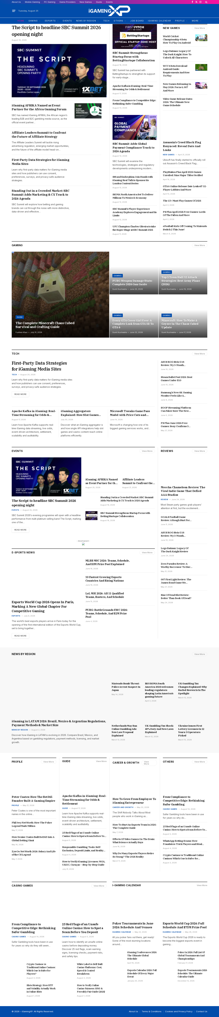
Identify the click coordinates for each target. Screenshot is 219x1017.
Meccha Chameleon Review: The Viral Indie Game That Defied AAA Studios (183, 491)
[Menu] (13, 11)
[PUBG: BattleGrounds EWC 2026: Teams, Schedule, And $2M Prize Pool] (145, 613)
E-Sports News (23, 552)
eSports (16, 616)
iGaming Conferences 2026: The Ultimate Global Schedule (142, 955)
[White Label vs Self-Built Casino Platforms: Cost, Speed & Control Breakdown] (68, 966)
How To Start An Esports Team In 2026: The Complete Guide (134, 826)
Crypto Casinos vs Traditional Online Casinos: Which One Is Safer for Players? (183, 857)
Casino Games (170, 809)
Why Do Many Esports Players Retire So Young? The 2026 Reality (133, 855)
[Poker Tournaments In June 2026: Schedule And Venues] (134, 906)
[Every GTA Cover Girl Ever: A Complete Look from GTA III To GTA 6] (134, 316)
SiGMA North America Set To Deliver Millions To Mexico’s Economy (133, 196)
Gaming (17, 245)
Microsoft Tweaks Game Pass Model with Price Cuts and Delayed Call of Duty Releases (130, 413)
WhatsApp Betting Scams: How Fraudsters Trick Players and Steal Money (182, 842)
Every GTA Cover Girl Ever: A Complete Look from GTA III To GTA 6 (133, 324)
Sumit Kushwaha (119, 289)
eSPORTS (50, 21)
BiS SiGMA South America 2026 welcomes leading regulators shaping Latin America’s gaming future (159, 690)
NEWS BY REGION (86, 21)
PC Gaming (49, 2)
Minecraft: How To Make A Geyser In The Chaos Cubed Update (179, 324)
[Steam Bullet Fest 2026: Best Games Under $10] (201, 378)
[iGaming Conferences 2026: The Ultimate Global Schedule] (118, 954)
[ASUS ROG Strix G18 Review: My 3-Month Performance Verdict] (201, 363)
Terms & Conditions (151, 1011)
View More (199, 28)
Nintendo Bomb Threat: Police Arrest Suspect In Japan (126, 687)
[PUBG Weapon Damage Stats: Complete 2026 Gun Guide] (134, 273)
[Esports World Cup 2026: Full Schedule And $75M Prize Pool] (185, 906)
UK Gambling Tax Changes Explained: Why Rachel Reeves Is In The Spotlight (192, 688)
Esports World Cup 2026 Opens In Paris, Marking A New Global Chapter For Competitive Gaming (43, 606)
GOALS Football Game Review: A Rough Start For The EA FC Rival (175, 518)
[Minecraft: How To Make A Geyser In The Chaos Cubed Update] (183, 316)
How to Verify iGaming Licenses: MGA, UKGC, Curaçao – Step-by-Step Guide (83, 863)
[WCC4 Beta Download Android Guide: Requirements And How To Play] (201, 67)
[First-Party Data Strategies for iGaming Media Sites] (88, 165)
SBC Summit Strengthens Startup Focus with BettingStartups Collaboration (134, 56)
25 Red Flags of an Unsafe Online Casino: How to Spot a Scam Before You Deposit (84, 834)
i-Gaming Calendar (126, 885)
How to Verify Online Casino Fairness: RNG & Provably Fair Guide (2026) (91, 988)
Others (168, 761)
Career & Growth (126, 762)
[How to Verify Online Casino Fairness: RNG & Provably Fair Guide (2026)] (68, 987)
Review (164, 499)
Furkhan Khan (21, 332)
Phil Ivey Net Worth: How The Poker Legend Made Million (32, 824)
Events (109, 2)
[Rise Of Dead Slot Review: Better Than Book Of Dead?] (201, 596)
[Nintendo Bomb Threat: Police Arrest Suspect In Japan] (126, 672)
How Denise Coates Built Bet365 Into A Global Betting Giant (33, 838)
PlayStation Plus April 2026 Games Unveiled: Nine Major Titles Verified (183, 173)
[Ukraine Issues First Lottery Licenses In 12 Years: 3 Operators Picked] (192, 714)
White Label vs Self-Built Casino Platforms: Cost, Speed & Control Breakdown (89, 969)
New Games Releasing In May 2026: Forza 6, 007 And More (177, 87)
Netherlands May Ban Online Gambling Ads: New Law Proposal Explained (124, 730)
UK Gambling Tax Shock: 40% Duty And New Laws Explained (159, 729)
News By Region (23, 654)
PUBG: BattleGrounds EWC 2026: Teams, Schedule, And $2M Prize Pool (106, 613)
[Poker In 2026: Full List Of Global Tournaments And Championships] (169, 954)
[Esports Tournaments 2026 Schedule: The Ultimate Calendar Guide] (169, 972)
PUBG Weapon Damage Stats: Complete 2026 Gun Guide (132, 282)
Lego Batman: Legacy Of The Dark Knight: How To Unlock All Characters (177, 54)
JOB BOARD (137, 21)
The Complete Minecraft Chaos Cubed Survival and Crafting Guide (45, 325)
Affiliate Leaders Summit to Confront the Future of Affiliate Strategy (39, 134)
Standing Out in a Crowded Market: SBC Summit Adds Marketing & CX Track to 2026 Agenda (40, 194)
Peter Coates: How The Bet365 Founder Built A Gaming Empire (33, 798)
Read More (20, 394)
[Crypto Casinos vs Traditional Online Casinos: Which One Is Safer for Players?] (18, 966)
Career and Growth (123, 807)
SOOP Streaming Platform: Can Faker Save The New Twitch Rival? (176, 409)
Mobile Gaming (32, 2)
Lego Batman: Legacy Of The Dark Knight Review (175, 550)
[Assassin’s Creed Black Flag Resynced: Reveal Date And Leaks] (185, 126)
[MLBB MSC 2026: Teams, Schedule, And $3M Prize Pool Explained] (145, 564)
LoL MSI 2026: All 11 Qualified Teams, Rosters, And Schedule (104, 595)
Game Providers (67, 2)
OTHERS (118, 21)
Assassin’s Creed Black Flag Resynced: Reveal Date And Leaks (182, 146)
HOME (20, 21)
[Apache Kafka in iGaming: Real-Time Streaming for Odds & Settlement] (84, 779)
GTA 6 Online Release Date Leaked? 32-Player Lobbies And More (185, 188)
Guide (99, 2)
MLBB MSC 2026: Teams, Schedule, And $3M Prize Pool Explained (107, 562)
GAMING (33, 21)
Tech (14, 374)
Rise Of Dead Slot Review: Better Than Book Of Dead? (176, 596)
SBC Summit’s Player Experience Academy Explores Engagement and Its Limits (135, 212)
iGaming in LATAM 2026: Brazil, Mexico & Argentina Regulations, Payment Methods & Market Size (59, 723)
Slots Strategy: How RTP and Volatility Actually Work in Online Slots (41, 988)
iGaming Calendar (121, 932)
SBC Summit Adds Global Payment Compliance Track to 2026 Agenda (133, 147)
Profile (17, 761)
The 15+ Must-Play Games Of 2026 (182, 200)
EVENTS (67, 21)
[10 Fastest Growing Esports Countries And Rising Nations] (145, 580)
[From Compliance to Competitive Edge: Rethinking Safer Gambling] (185, 780)
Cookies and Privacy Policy (178, 1011)
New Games (86, 2)
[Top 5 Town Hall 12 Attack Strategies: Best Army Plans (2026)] (183, 273)
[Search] (206, 2)
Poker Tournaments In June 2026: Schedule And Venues (132, 925)
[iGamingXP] (109, 11)
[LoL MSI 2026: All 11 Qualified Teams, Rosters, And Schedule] (145, 597)
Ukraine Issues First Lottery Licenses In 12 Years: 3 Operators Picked (191, 730)
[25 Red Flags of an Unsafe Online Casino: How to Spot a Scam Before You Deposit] (84, 907)
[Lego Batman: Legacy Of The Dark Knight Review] (201, 549)
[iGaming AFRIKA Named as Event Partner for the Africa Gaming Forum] (88, 110)
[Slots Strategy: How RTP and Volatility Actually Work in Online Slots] (18, 987)
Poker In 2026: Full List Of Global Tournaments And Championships (191, 955)
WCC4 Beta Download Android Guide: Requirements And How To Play (176, 70)
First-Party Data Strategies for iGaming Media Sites (40, 162)
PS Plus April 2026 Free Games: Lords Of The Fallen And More (184, 213)
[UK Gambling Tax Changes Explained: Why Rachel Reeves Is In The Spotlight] (192, 672)
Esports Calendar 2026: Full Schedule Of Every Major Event (142, 973)
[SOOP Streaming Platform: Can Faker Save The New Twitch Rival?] (201, 409)
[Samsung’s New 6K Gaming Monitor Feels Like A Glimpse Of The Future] (201, 394)
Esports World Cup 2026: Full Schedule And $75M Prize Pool (185, 925)
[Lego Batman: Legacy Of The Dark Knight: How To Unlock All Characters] (201, 52)
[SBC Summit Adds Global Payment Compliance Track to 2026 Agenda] (135, 127)
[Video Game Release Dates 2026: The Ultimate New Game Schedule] (201, 100)
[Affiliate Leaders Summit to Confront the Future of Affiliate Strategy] (88, 138)
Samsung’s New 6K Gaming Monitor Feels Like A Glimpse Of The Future (176, 394)
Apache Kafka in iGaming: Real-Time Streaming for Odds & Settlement (133, 87)
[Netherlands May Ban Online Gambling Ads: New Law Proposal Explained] (126, 714)
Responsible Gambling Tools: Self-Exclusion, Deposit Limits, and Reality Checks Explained (82, 849)
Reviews (167, 451)
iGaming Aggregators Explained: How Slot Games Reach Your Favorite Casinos (80, 413)
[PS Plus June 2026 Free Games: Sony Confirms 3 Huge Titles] (201, 424)
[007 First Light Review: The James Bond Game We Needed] (201, 581)
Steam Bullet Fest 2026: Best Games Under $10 (176, 379)
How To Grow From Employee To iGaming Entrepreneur (134, 801)
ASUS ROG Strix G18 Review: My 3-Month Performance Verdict (173, 363)
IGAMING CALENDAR (159, 21)
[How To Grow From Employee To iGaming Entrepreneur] (135, 782)
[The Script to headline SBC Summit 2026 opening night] (59, 70)
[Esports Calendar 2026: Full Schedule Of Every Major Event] (118, 972)
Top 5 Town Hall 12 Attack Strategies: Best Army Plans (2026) (180, 281)
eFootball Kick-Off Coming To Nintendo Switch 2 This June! (185, 228)
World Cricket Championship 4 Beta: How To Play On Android (176, 39)
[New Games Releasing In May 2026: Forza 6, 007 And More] (201, 85)
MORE (195, 21)
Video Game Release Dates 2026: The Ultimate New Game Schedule (177, 102)
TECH (106, 21)
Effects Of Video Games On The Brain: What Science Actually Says (134, 841)
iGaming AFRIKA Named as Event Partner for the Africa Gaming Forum (39, 107)
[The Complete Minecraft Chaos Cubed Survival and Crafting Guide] (60, 295)
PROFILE (180, 21)
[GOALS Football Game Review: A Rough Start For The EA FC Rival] (201, 518)
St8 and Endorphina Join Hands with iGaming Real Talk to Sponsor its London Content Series (133, 180)
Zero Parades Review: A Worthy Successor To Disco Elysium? (176, 565)
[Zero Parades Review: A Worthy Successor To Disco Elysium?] (201, 565)
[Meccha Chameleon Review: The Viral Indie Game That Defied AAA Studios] (184, 470)
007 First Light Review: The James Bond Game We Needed (176, 581)
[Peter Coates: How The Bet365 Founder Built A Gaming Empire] (34, 780)
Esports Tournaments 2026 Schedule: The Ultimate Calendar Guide (192, 973)
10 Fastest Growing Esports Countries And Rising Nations (104, 578)
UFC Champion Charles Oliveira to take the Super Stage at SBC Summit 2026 (134, 228)
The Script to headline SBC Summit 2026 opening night (56, 30)
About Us (16, 2)
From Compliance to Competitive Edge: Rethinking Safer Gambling (134, 102)
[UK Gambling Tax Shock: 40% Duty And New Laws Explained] (159, 714)
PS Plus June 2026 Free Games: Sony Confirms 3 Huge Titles (174, 424)
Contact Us (201, 1011)
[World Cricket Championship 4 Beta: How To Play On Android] (201, 37)
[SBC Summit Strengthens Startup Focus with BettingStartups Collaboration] (135, 36)
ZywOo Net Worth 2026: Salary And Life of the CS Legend (33, 853)
